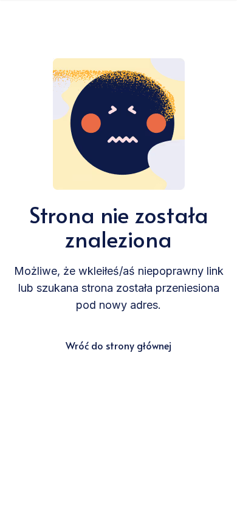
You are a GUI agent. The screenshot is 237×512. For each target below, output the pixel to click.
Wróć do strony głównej (118, 345)
